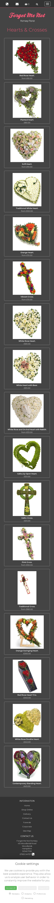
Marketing (28, 898)
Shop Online (27, 810)
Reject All (43, 888)
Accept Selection (27, 888)
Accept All (10, 888)
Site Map (27, 831)
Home (27, 805)
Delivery (27, 814)
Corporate (27, 826)
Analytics (28, 894)
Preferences (41, 894)
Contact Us (27, 818)
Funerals (27, 822)
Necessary (15, 894)
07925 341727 (26, 854)
